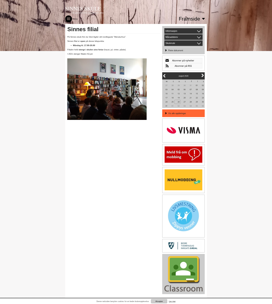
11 (173, 93)
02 (203, 85)
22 (197, 98)
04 (173, 89)
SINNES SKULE (83, 8)
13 (185, 93)
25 (173, 102)
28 (173, 85)
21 (191, 98)
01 (197, 85)
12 (179, 93)
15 (197, 93)
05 (179, 89)
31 (191, 85)
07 (191, 89)
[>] (202, 77)
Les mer (172, 301)
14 (191, 93)
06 (185, 89)
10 (166, 93)
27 (166, 85)
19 (179, 98)
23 (203, 98)
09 (203, 89)
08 (197, 89)
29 (179, 85)
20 (185, 98)
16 (203, 93)
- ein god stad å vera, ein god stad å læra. (87, 13)
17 (166, 98)
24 (166, 102)
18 (173, 98)
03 (166, 89)
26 (179, 102)
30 (185, 85)
